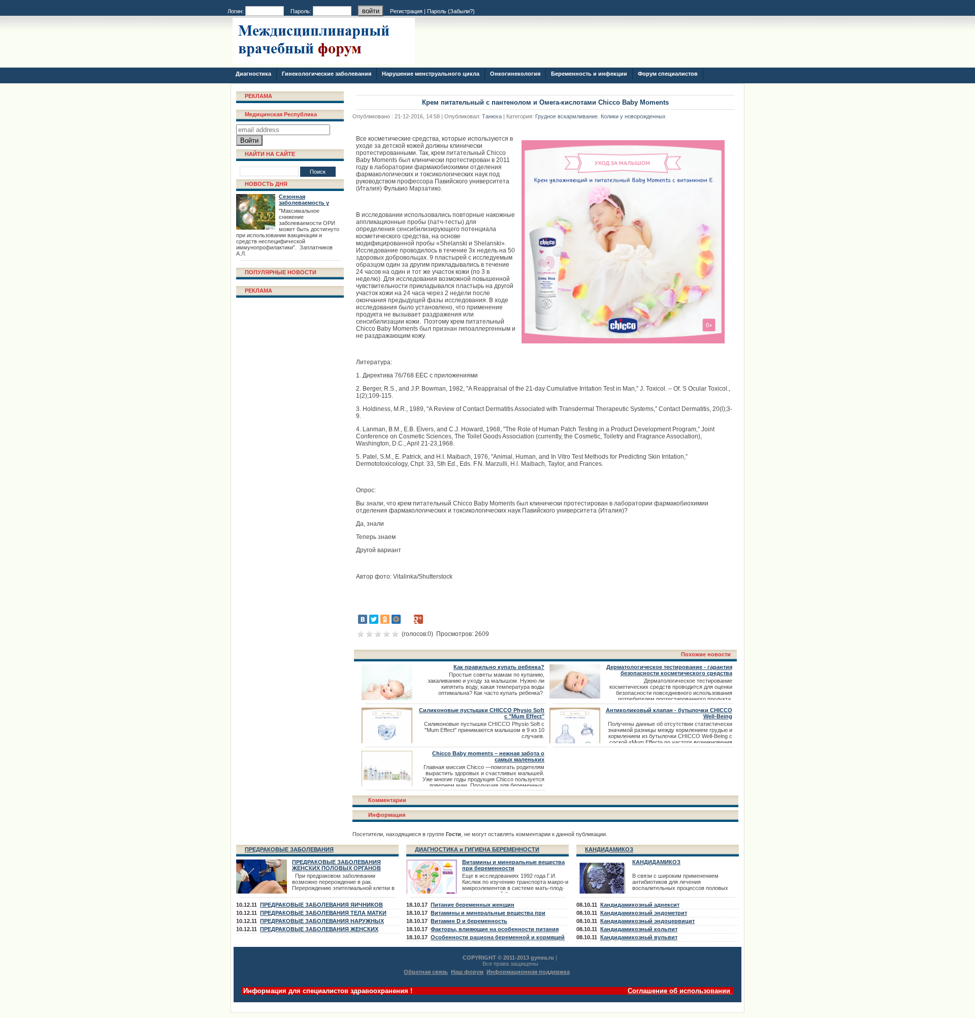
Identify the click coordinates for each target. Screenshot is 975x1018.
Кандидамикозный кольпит (638, 929)
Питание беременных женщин (472, 905)
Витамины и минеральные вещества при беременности (513, 865)
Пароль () (451, 11)
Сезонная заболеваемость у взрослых (304, 203)
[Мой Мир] (396, 619)
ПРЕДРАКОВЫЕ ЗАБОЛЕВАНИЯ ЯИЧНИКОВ (321, 905)
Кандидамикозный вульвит (638, 937)
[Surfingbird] (429, 619)
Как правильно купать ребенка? (498, 667)
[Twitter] (373, 619)
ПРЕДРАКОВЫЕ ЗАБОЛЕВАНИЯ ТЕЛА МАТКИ (323, 913)
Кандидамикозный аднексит (639, 905)
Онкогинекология (515, 74)
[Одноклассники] (384, 619)
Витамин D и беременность (469, 921)
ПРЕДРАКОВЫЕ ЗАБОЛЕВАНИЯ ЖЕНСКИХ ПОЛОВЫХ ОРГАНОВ (336, 865)
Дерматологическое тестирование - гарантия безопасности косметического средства (669, 670)
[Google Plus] (418, 619)
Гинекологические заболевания (326, 74)
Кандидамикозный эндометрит (643, 913)
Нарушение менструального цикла (430, 74)
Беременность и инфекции (589, 74)
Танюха (492, 116)
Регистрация (406, 11)
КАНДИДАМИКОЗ (609, 849)
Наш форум (467, 972)
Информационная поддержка (528, 972)
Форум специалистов (668, 74)
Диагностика (253, 74)
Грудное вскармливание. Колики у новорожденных (600, 116)
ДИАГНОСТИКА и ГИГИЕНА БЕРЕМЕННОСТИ (477, 849)
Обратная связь (426, 972)
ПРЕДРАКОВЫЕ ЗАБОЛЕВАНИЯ (289, 849)
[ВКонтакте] (362, 619)
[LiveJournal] (407, 619)
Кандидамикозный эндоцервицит (647, 921)
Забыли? (461, 11)
